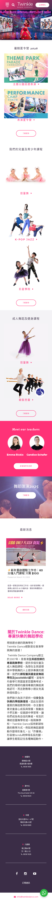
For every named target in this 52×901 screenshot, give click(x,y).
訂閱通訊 (26, 882)
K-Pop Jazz (25, 239)
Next (47, 24)
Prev (5, 24)
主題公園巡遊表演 (25, 84)
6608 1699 (27, 767)
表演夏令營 (25, 120)
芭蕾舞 (25, 193)
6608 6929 (27, 796)
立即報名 (42, 5)
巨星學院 (25, 289)
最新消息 (26, 610)
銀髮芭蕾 (25, 399)
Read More (14, 597)
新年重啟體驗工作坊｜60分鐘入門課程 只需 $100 (25, 572)
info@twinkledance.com (27, 896)
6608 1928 (27, 854)
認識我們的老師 (26, 466)
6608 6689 (27, 825)
